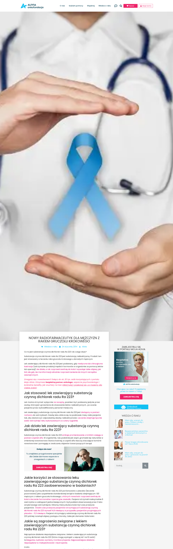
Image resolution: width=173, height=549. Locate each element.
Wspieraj (91, 6)
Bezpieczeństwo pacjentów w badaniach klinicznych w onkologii (136, 433)
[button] (121, 6)
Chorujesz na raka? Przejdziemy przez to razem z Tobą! (131, 390)
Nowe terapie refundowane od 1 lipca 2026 (136, 443)
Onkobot (132, 406)
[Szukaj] (145, 466)
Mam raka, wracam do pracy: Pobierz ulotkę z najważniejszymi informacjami (134, 423)
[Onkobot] (123, 407)
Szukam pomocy (76, 6)
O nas (62, 6)
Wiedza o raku (105, 6)
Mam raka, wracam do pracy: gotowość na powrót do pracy (136, 454)
